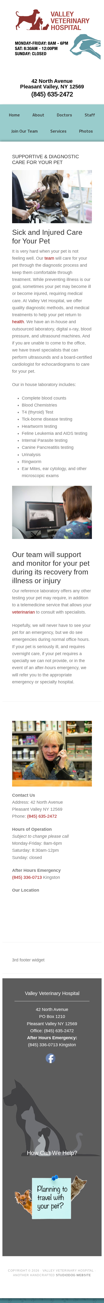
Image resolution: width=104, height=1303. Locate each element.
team (49, 258)
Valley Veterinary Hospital (52, 22)
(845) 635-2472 (52, 94)
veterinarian (23, 612)
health (18, 321)
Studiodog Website (73, 1275)
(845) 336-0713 (27, 877)
